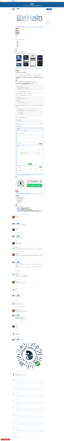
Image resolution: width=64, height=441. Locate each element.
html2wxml (18, 210)
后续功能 (18, 45)
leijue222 (17, 237)
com (16, 311)
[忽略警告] (9, 439)
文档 (17, 42)
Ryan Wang (17, 224)
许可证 (17, 44)
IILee (16, 340)
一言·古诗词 (18, 211)
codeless (17, 255)
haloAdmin (17, 296)
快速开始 (18, 41)
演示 (17, 43)
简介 (17, 40)
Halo (17, 207)
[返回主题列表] (1, 1)
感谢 (17, 46)
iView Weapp (18, 208)
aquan (17, 243)
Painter (18, 209)
